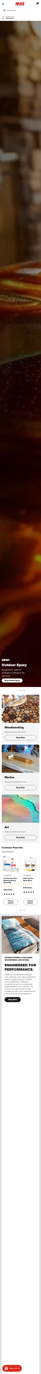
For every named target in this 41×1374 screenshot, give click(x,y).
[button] (37, 4)
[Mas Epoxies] (19, 4)
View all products (8, 851)
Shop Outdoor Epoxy (12, 680)
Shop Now (20, 738)
